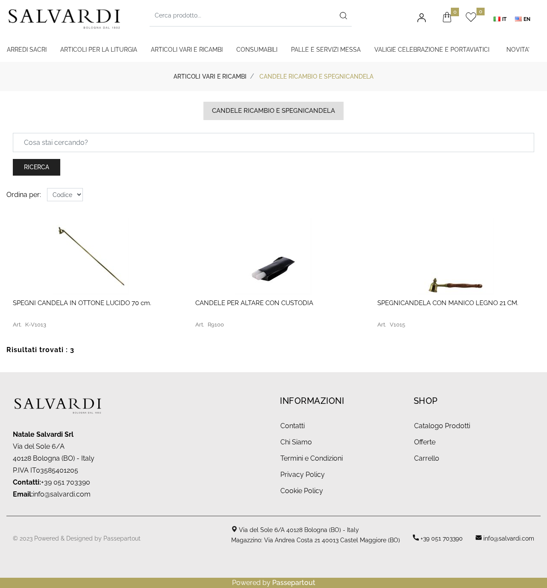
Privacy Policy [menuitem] (302, 474)
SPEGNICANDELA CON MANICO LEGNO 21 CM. (447, 303)
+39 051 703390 (441, 538)
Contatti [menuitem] (292, 426)
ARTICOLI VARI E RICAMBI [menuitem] (187, 49)
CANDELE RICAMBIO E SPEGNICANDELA (316, 76)
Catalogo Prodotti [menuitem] (442, 426)
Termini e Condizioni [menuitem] (311, 458)
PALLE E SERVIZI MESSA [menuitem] (326, 49)
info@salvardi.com (62, 494)
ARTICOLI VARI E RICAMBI (210, 76)
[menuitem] (502, 18)
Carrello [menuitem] (426, 458)
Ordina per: (23, 195)
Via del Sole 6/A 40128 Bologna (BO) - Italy (298, 529)
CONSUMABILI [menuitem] (256, 49)
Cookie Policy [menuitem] (301, 491)
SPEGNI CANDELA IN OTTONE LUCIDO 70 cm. (82, 303)
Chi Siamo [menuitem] (296, 442)
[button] (343, 15)
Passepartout (122, 538)
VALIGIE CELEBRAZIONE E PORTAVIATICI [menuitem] (431, 49)
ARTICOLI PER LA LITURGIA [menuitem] (98, 49)
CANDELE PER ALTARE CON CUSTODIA (254, 303)
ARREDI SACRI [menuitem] (27, 49)
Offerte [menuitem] (424, 442)
